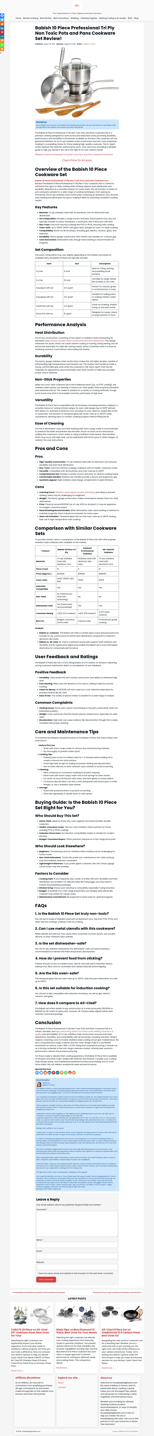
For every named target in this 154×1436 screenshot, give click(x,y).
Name (39, 1240)
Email (39, 1251)
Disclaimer (134, 1431)
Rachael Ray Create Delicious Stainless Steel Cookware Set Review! (39, 1293)
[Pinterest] (53, 1072)
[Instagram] (70, 1072)
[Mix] (61, 1072)
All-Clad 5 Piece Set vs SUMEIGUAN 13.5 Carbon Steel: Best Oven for (121, 1332)
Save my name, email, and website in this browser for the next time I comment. (76, 1273)
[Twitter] (41, 1072)
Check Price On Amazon (77, 160)
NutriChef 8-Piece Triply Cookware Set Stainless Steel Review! (117, 1293)
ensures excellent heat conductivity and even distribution (77, 340)
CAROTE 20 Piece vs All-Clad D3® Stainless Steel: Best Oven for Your (30, 1332)
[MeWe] (57, 1072)
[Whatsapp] (66, 1072)
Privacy (115, 1431)
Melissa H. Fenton (89, 44)
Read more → (17, 1370)
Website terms (124, 1431)
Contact (62, 1387)
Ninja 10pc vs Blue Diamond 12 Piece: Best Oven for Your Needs (76, 1331)
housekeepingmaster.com (31, 1431)
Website (40, 1262)
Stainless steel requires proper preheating (75, 492)
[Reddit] (45, 1072)
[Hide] (1, 53)
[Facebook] (37, 1072)
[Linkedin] (49, 1072)
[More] (74, 1072)
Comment (41, 1209)
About (61, 1382)
